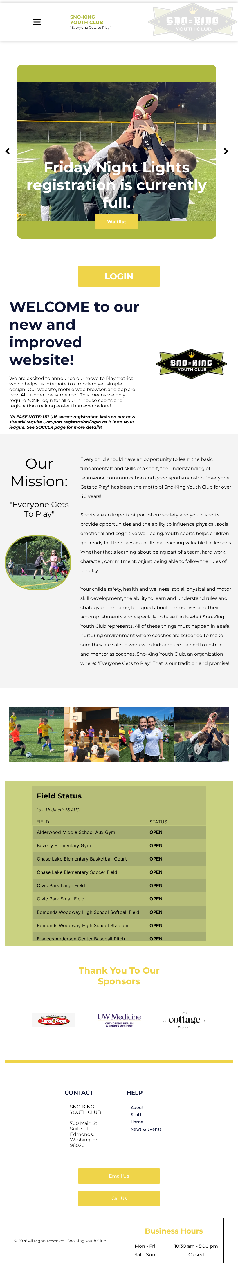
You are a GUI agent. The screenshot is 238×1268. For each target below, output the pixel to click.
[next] (226, 151)
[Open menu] (37, 22)
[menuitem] (150, 1107)
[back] (7, 151)
